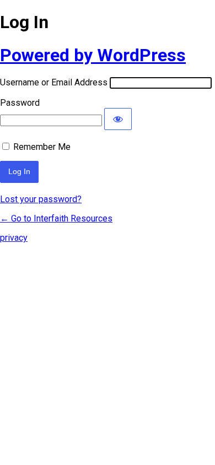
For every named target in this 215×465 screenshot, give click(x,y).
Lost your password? (41, 199)
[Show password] (118, 119)
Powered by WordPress (93, 55)
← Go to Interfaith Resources (56, 218)
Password (20, 103)
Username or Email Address (54, 82)
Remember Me (42, 147)
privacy (14, 238)
